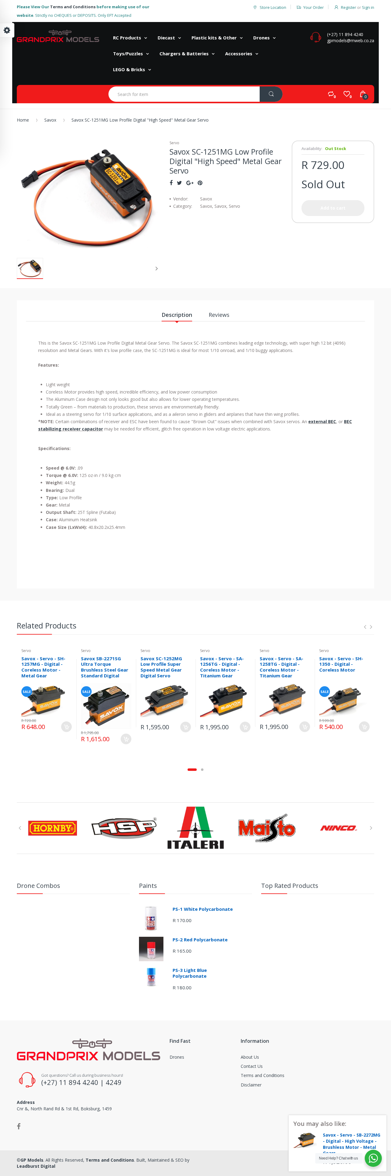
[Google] (189, 182)
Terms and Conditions (73, 6)
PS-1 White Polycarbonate (203, 909)
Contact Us (252, 1066)
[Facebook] (171, 182)
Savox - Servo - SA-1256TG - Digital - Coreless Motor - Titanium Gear (222, 667)
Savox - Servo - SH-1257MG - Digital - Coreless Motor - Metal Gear (43, 667)
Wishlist (65, 747)
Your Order (313, 7)
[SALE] (46, 699)
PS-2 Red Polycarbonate (200, 939)
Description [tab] (177, 314)
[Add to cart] (66, 726)
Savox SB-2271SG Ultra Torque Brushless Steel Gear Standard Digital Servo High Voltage (104, 669)
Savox (50, 120)
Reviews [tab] (219, 314)
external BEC (322, 421)
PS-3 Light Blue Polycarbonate (190, 973)
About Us (250, 1057)
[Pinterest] (200, 182)
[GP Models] (58, 36)
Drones (177, 1057)
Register (348, 7)
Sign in (368, 7)
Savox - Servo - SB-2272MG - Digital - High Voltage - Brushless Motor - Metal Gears (351, 1144)
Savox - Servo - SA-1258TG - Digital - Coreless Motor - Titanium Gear (281, 667)
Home (23, 120)
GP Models (31, 1160)
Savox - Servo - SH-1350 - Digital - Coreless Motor (341, 664)
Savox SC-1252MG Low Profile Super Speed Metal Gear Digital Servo (161, 667)
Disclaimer (251, 1085)
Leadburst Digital (36, 1166)
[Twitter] (179, 182)
